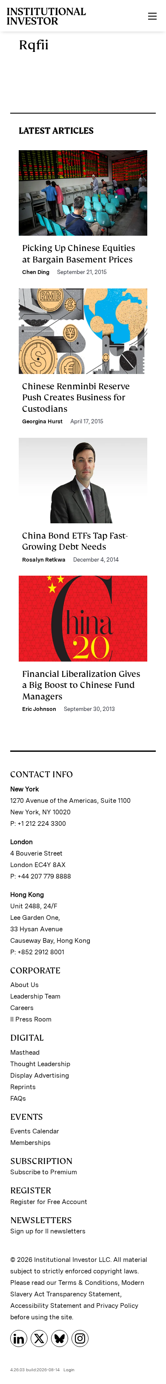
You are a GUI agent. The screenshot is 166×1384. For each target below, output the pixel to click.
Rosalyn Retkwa (44, 559)
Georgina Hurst (42, 421)
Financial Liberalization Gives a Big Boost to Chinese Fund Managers (81, 685)
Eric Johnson (39, 709)
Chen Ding (35, 272)
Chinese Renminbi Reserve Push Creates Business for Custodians (76, 397)
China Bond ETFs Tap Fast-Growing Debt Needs (75, 541)
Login (68, 1369)
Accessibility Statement (46, 1306)
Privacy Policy (117, 1306)
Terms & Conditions (88, 1283)
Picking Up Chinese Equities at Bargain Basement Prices (78, 254)
